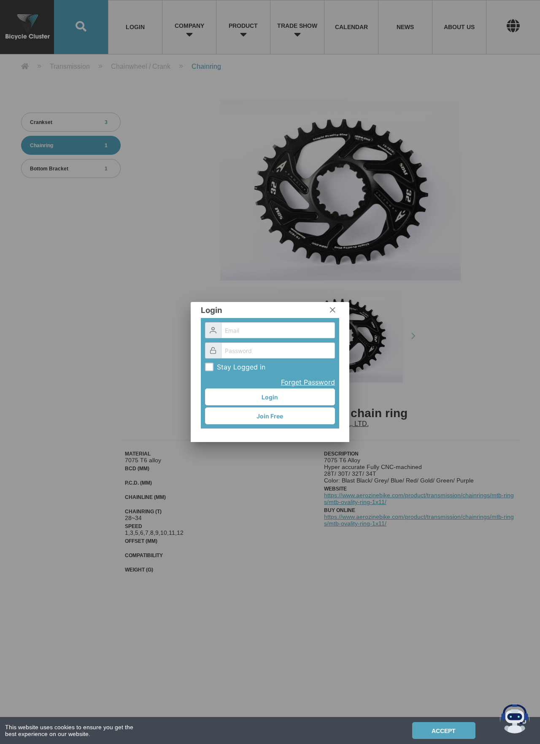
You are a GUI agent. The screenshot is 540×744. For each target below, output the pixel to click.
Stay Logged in (241, 367)
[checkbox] (209, 367)
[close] (332, 310)
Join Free (269, 416)
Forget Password (308, 382)
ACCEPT (444, 731)
